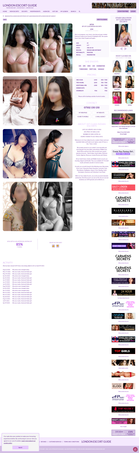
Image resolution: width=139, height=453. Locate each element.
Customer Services (55, 441)
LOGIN (133, 11)
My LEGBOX (64, 11)
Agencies (46, 11)
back (5, 19)
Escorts (24, 11)
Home (5, 11)
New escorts (14, 11)
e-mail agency (100, 116)
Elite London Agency (123, 146)
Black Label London (123, 216)
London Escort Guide (20, 5)
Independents (35, 11)
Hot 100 (55, 11)
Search (73, 11)
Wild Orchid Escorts (123, 239)
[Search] (79, 11)
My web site (100, 112)
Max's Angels (123, 426)
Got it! (20, 447)
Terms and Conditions (71, 441)
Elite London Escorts (123, 158)
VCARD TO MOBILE (83, 116)
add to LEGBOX (102, 19)
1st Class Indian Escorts (33, 16)
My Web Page (83, 112)
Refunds (43, 441)
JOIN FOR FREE (123, 11)
